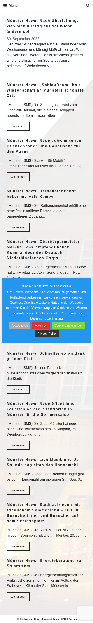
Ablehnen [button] (41, 325)
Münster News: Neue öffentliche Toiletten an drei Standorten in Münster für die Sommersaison (41, 409)
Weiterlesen (36, 66)
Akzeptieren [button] (19, 325)
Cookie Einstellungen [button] (68, 325)
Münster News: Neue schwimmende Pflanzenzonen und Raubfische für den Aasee (44, 146)
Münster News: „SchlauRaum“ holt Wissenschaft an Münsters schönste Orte (45, 90)
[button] (88, 5)
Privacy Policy (46, 333)
